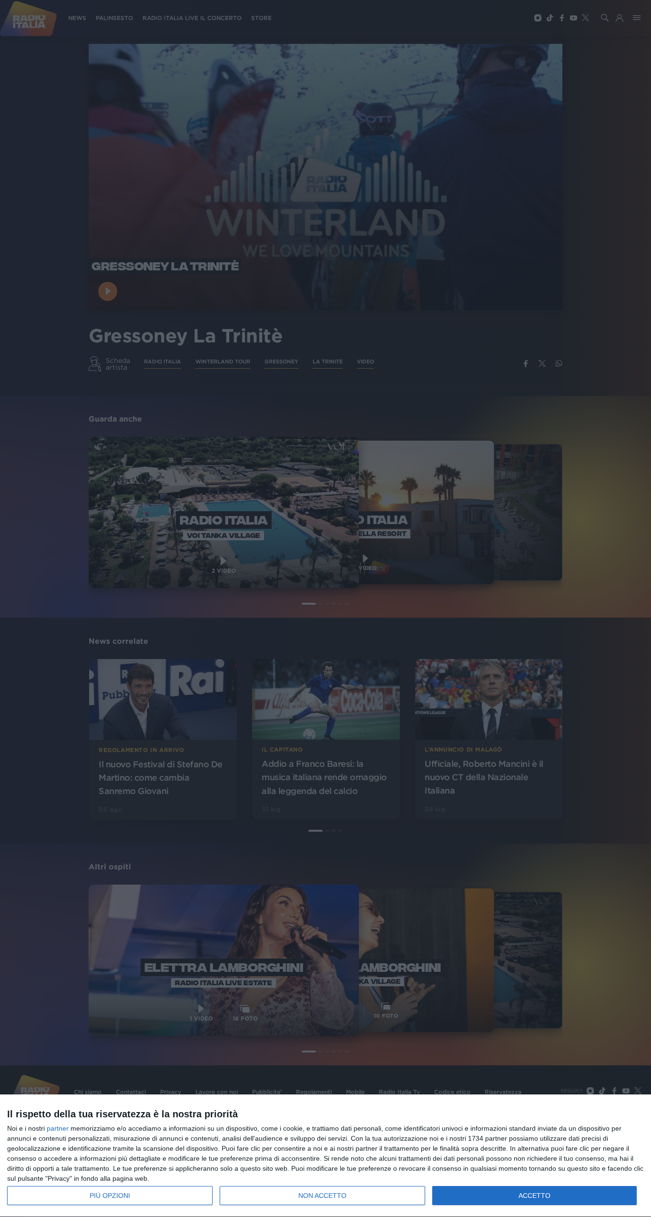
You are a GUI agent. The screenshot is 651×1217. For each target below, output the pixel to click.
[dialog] (325, 1156)
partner (58, 1128)
